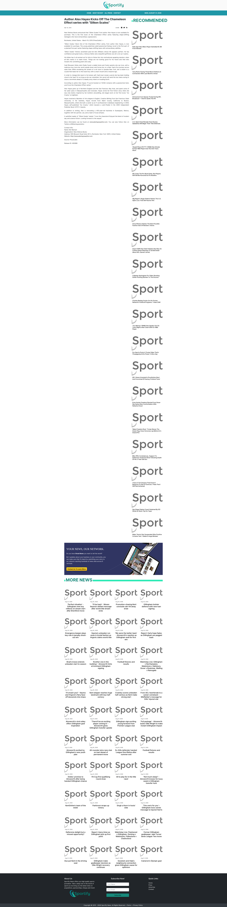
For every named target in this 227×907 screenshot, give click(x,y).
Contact (151, 889)
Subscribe (117, 895)
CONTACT (117, 13)
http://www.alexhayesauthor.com (81, 136)
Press (150, 885)
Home (151, 883)
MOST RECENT (98, 13)
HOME (89, 13)
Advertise (152, 887)
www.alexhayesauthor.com (98, 122)
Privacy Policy (138, 905)
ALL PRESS (108, 13)
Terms (129, 905)
